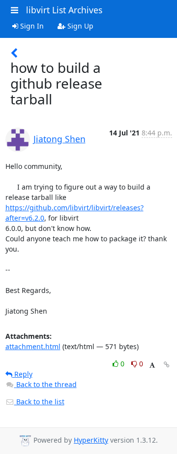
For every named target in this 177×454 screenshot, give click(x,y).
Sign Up (79, 26)
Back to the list (39, 401)
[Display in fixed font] (152, 365)
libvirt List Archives (64, 10)
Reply (22, 374)
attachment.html (32, 346)
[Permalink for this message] (166, 364)
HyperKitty (91, 440)
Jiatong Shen (59, 139)
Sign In (31, 26)
